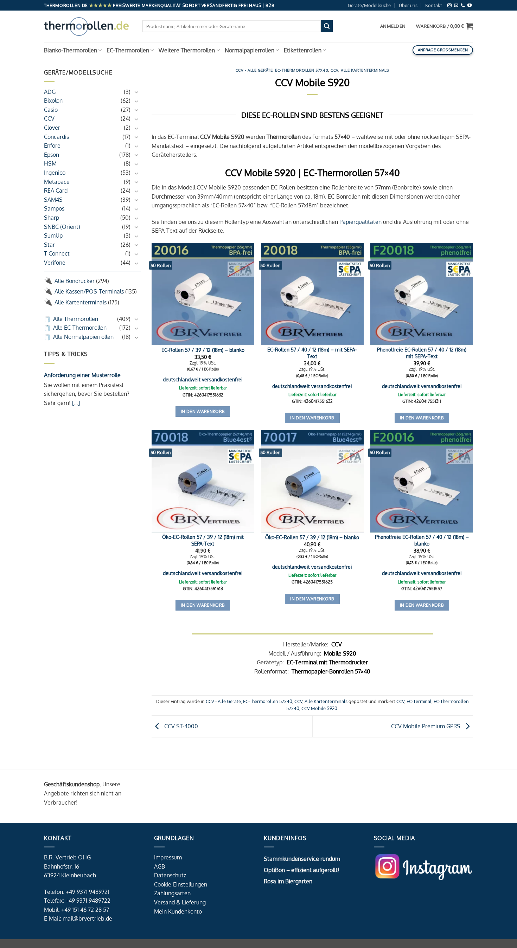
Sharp (51, 217)
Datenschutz (170, 875)
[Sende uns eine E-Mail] (456, 5)
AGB (159, 866)
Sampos (54, 208)
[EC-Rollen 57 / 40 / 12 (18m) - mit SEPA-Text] (312, 294)
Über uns (408, 5)
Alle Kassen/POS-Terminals (89, 291)
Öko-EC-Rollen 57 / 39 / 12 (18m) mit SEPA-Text (203, 540)
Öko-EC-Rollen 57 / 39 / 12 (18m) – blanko (312, 537)
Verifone (54, 262)
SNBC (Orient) (62, 226)
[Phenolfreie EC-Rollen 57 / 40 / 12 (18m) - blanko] (421, 481)
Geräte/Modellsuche (369, 5)
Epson (51, 154)
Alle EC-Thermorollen (80, 327)
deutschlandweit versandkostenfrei (203, 379)
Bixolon (53, 100)
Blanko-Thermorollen (70, 50)
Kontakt (433, 5)
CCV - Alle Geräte (254, 70)
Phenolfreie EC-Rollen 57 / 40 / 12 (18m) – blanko (422, 540)
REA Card (56, 190)
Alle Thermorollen (75, 318)
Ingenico (54, 172)
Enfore (52, 145)
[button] (444, 26)
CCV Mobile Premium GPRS (426, 726)
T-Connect (57, 253)
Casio (51, 109)
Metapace (57, 181)
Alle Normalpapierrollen (83, 336)
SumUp (53, 235)
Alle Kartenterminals (81, 302)
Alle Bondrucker (75, 280)
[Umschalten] (136, 92)
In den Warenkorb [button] (203, 411)
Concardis (56, 136)
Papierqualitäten (360, 221)
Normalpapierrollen (249, 50)
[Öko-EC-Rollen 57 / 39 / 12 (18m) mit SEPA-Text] (203, 481)
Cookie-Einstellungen (180, 884)
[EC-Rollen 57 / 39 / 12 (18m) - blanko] (203, 294)
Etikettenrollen (302, 50)
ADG (50, 91)
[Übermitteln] (327, 26)
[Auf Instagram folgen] (449, 5)
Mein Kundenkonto (178, 911)
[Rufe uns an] (463, 5)
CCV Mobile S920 (319, 708)
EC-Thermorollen (128, 50)
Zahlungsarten (172, 893)
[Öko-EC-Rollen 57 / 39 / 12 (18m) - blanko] (312, 481)
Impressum (168, 857)
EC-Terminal (419, 701)
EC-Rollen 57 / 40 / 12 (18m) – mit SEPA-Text (312, 352)
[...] (75, 402)
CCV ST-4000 (180, 726)
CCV (49, 118)
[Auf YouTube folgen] (469, 5)
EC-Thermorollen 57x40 (301, 70)
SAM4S (53, 199)
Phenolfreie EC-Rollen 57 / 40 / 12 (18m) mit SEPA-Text (421, 352)
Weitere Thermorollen (187, 50)
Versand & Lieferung (180, 902)
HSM (50, 163)
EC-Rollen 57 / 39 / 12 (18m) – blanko (202, 350)
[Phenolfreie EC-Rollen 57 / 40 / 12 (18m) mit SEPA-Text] (421, 294)
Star (49, 244)
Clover (52, 127)
